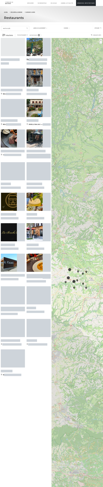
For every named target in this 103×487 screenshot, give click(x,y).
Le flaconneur (33, 229)
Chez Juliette (6, 347)
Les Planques (32, 115)
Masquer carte (97, 35)
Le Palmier (31, 288)
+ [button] (100, 40)
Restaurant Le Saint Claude (13, 143)
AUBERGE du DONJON (10, 318)
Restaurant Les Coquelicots (33, 259)
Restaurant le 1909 (9, 115)
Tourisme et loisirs (30, 12)
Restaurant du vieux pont (12, 87)
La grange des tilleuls (10, 59)
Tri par (21, 35)
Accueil (6, 12)
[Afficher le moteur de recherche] (97, 3)
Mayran (9, 3)
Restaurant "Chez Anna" (37, 59)
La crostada (32, 318)
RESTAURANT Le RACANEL (13, 258)
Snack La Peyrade (34, 173)
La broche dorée (8, 229)
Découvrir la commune (16, 12)
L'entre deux (32, 201)
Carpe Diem (6, 173)
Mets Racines (33, 87)
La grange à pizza (8, 201)
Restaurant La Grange (36, 143)
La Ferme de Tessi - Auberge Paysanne (9, 289)
